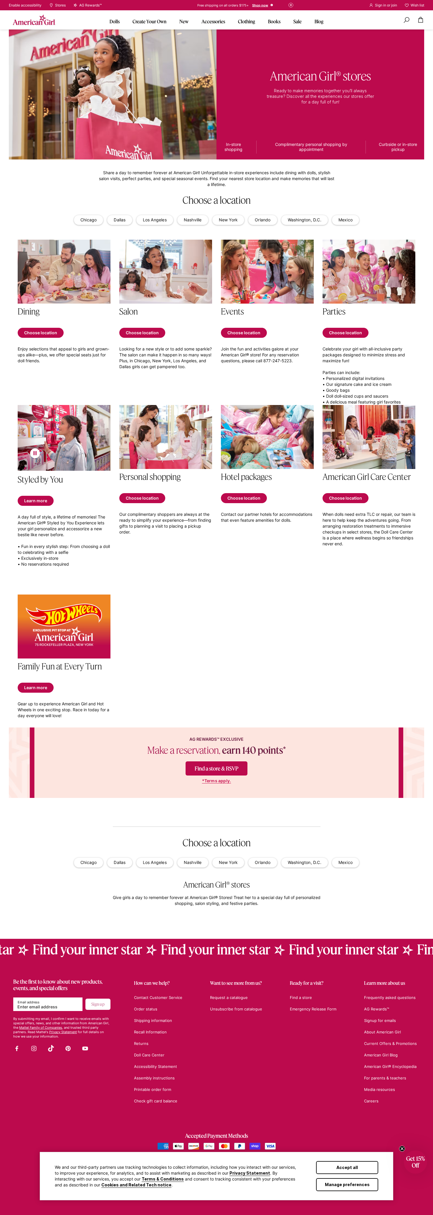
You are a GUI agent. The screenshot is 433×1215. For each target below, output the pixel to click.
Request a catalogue (229, 997)
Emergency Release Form (313, 1009)
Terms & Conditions (163, 1178)
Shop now (247, 5)
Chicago (88, 219)
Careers (371, 1101)
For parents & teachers (385, 1078)
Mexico (345, 219)
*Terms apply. (216, 780)
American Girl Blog (381, 1055)
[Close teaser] (402, 1149)
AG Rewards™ (376, 1009)
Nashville (193, 219)
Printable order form (152, 1089)
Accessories (213, 21)
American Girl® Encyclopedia (390, 1066)
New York (228, 219)
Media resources (379, 1089)
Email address (28, 1002)
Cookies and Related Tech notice (136, 1184)
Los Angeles (155, 219)
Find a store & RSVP (216, 768)
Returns (141, 1043)
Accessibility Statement (155, 1066)
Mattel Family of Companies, (41, 1027)
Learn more (35, 500)
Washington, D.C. (304, 219)
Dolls (115, 21)
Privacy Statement (249, 1173)
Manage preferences (347, 1184)
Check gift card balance (155, 1101)
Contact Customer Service (158, 997)
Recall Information (150, 1032)
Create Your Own (149, 21)
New (184, 21)
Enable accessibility (25, 5)
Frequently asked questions (390, 997)
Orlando (262, 219)
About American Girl (382, 1032)
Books (274, 21)
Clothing (246, 21)
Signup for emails (380, 1020)
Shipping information (153, 1020)
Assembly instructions (154, 1078)
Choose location (40, 332)
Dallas (119, 219)
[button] (415, 1162)
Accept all (347, 1167)
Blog (319, 21)
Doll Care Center (149, 1055)
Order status (145, 1009)
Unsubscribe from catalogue (236, 1009)
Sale (297, 21)
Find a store (301, 997)
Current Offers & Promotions (390, 1043)
